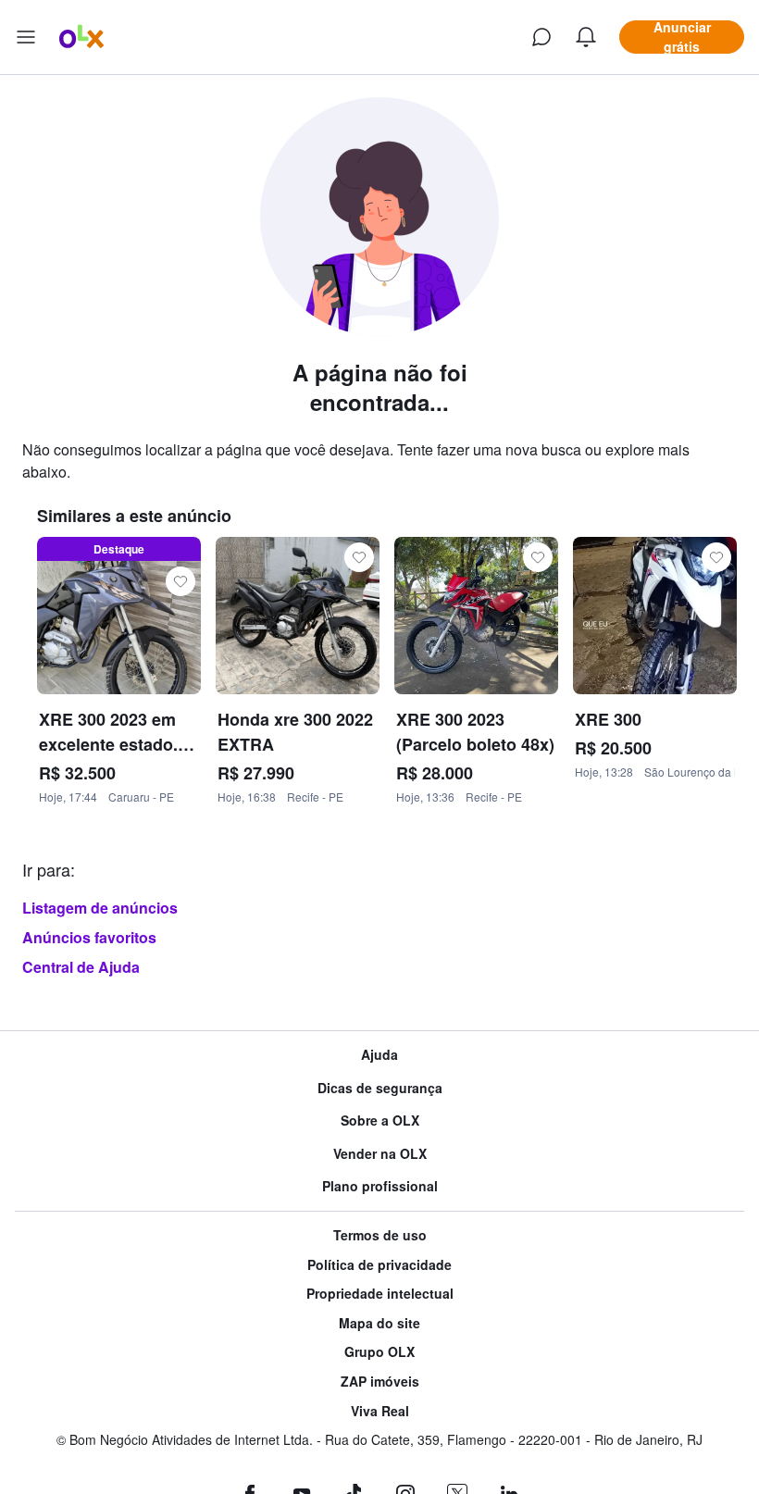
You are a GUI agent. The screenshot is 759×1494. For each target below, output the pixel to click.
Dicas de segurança (379, 1088)
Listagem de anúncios (100, 907)
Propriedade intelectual (380, 1293)
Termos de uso (380, 1235)
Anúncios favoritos (89, 937)
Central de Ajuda (81, 966)
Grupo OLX (379, 1352)
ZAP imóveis (380, 1381)
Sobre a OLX (380, 1120)
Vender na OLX (380, 1154)
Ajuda (379, 1055)
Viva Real (380, 1411)
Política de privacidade (379, 1265)
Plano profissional (380, 1186)
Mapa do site (379, 1323)
